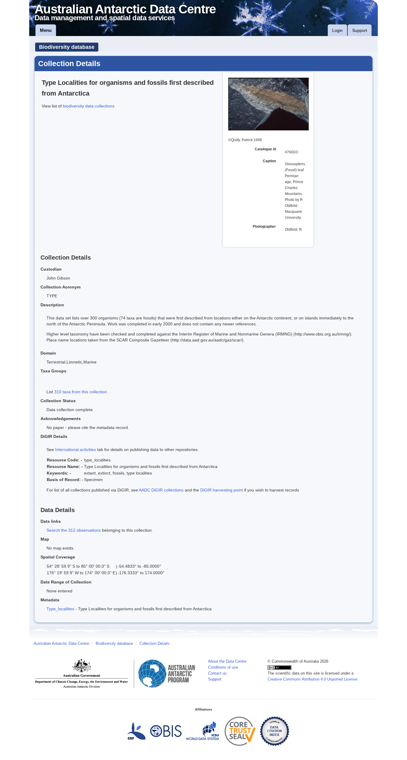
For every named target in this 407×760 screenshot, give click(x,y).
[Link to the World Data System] (202, 731)
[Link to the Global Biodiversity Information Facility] (136, 731)
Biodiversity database (66, 47)
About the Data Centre (227, 661)
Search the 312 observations (73, 530)
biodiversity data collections (88, 106)
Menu (46, 30)
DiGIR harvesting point (221, 490)
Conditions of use (223, 667)
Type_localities (60, 608)
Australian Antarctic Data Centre (61, 644)
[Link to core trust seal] (240, 731)
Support (359, 30)
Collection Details (154, 644)
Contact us (217, 673)
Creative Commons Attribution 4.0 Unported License (312, 679)
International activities (75, 449)
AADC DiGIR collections (161, 490)
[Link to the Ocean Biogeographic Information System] (166, 731)
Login (337, 30)
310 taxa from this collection (80, 391)
